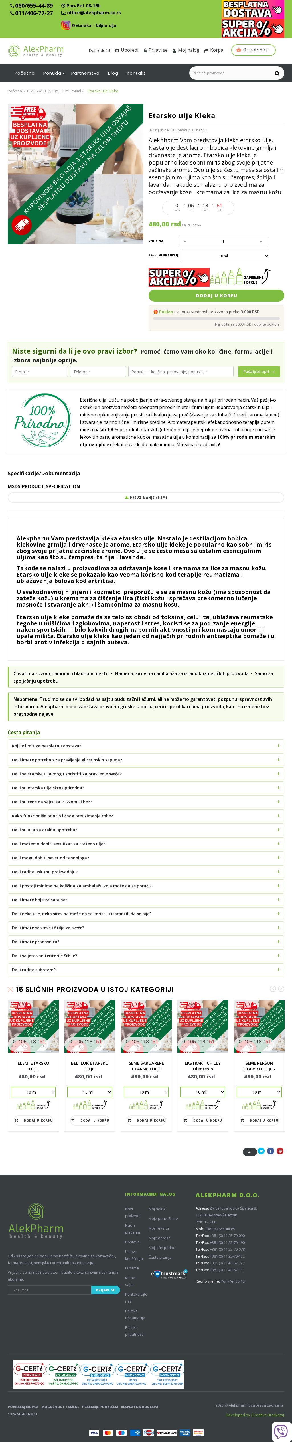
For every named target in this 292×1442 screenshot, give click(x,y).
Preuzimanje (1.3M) (148, 498)
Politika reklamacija (135, 1314)
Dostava (132, 1241)
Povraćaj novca (23, 1407)
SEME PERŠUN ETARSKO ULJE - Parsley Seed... (259, 1068)
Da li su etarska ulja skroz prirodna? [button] (48, 788)
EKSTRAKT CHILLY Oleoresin (203, 1066)
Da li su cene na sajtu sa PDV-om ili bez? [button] (52, 802)
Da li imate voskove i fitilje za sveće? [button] (48, 927)
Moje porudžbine (163, 1218)
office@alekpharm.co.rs (94, 12)
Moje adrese (160, 1237)
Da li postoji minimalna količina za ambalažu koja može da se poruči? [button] (81, 886)
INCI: (153, 130)
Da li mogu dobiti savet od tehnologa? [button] (50, 858)
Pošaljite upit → (259, 371)
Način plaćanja (132, 1229)
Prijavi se (158, 50)
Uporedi (129, 50)
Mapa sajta (130, 1281)
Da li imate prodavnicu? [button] (35, 941)
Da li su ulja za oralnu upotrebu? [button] (44, 830)
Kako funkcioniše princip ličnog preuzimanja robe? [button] (62, 816)
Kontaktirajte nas (136, 1298)
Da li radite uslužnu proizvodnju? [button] (45, 872)
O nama (132, 1268)
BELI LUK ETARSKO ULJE (90, 1066)
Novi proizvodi (133, 1212)
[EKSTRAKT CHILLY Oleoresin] (202, 1026)
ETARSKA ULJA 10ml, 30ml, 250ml (54, 90)
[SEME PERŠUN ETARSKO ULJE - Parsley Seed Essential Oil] (259, 1026)
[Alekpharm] (42, 51)
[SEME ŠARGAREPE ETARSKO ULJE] (146, 1026)
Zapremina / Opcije (165, 255)
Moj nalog (189, 50)
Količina (156, 241)
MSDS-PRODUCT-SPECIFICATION (44, 486)
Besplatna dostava (139, 1407)
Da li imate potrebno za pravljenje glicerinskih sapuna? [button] (67, 760)
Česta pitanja (160, 1257)
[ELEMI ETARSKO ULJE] (33, 1026)
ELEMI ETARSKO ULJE (33, 1066)
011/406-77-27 (34, 13)
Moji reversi (159, 1228)
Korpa (216, 50)
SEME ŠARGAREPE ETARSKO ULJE (146, 1066)
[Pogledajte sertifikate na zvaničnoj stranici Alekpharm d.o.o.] (99, 1374)
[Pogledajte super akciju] (253, 28)
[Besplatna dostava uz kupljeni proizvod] (253, 9)
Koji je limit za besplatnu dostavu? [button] (46, 746)
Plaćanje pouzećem (100, 1407)
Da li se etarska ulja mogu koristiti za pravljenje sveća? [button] (67, 774)
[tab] (146, 746)
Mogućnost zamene (60, 1407)
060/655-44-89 (34, 5)
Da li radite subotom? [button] (34, 969)
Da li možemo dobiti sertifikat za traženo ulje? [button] (58, 844)
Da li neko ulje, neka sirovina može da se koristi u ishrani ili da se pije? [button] (81, 913)
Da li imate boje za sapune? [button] (39, 899)
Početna (15, 90)
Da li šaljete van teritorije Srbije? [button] (44, 955)
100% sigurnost (23, 1414)
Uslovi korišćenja (134, 1255)
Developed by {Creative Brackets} (255, 1414)
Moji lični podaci (162, 1247)
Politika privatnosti (134, 1331)
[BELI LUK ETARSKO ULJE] (89, 1026)
